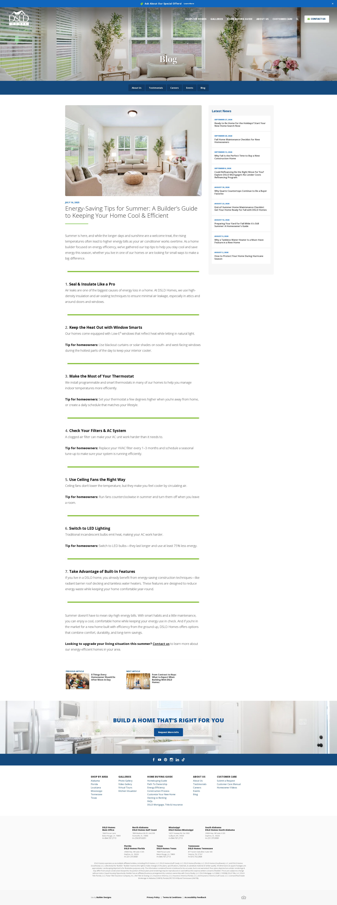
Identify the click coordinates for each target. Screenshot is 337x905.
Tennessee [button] (96, 794)
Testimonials (156, 87)
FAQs (149, 801)
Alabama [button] (95, 780)
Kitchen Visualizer (127, 791)
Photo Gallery (125, 780)
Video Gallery (125, 784)
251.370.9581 (213, 838)
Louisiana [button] (96, 787)
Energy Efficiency (156, 787)
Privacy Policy (153, 897)
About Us (136, 87)
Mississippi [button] (96, 791)
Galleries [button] (216, 19)
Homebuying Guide (157, 780)
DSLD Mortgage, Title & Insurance (165, 804)
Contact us (161, 643)
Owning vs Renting (157, 797)
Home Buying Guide (160, 776)
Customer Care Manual (229, 784)
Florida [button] (94, 784)
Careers (174, 87)
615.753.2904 (196, 856)
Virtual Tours (125, 787)
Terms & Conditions (172, 897)
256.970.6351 (140, 838)
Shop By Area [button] (99, 776)
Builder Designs (103, 897)
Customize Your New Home (161, 794)
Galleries (124, 776)
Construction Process (158, 791)
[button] (332, 3)
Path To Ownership (157, 784)
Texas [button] (94, 797)
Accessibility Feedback (195, 897)
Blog (203, 87)
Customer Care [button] (283, 19)
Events (189, 87)
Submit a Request (226, 780)
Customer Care (227, 776)
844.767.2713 (110, 838)
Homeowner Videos (227, 787)
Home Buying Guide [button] (239, 19)
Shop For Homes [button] (196, 19)
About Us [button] (262, 19)
